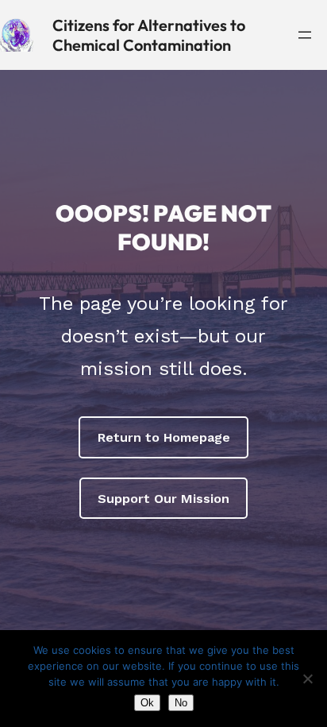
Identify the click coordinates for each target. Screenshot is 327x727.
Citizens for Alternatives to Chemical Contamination (148, 35)
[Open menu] (305, 35)
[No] (307, 678)
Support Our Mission (163, 498)
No (181, 703)
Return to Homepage (164, 437)
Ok (147, 703)
